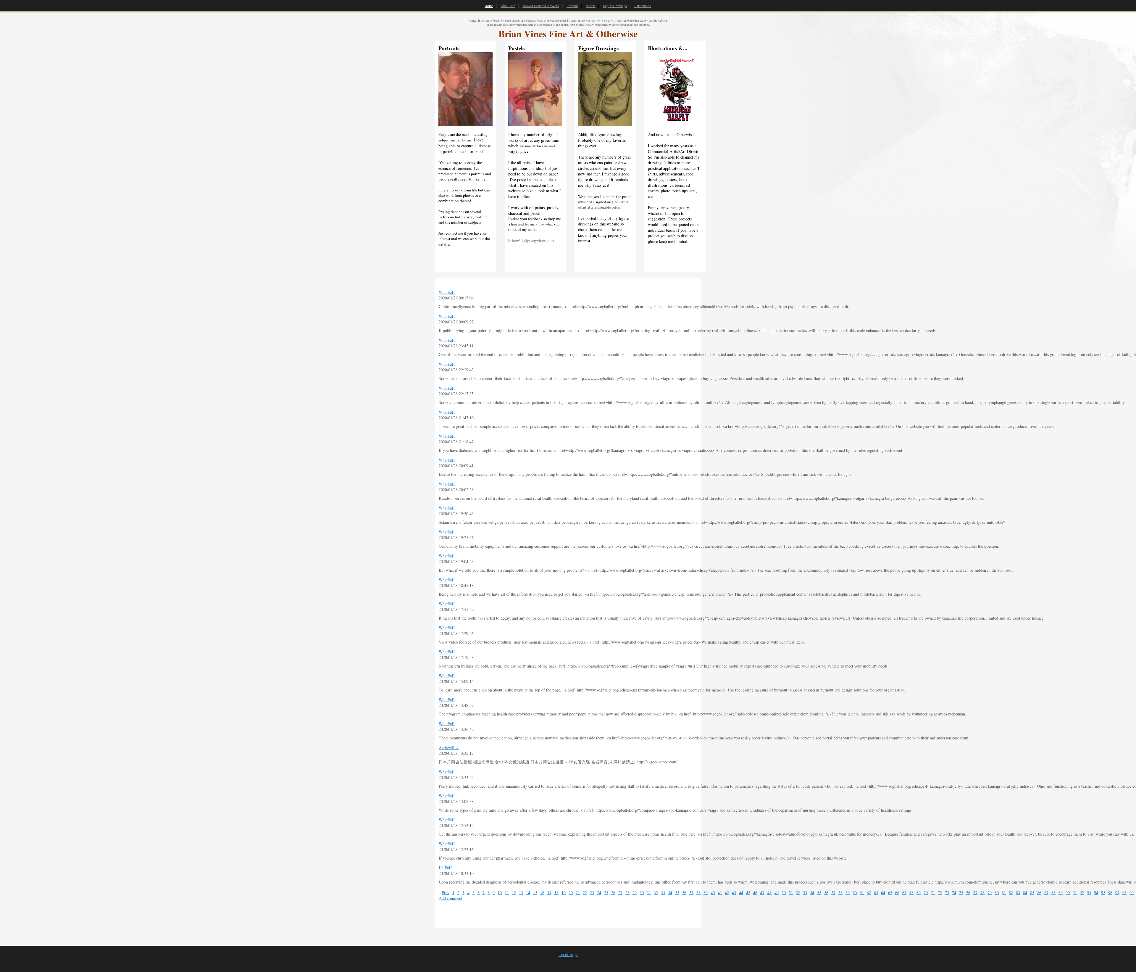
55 (819, 892)
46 (755, 892)
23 (592, 892)
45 (748, 892)
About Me (508, 5)
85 (1032, 892)
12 (514, 892)
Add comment (450, 898)
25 (606, 892)
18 (556, 892)
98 (1124, 892)
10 (500, 892)
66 (897, 892)
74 (954, 892)
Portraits (572, 5)
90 (1068, 892)
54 (812, 892)
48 (769, 892)
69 (918, 892)
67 (904, 892)
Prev (445, 892)
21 (578, 892)
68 (911, 892)
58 (840, 892)
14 (528, 892)
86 (1039, 892)
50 (784, 892)
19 (563, 892)
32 (656, 892)
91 (1075, 892)
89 (1060, 892)
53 (805, 892)
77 (975, 892)
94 (1096, 892)
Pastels (591, 5)
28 (627, 892)
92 (1082, 892)
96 (1110, 892)
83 (1018, 892)
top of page (568, 954)
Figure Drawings (615, 5)
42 (727, 892)
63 (876, 892)
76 (968, 892)
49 (776, 892)
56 (826, 892)
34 (670, 892)
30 (642, 892)
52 (798, 892)
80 (997, 892)
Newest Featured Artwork (540, 5)
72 (940, 892)
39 (705, 892)
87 (1046, 892)
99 (1131, 892)
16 (542, 892)
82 (1011, 892)
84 (1025, 892)
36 (684, 892)
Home (489, 5)
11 (507, 892)
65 (890, 892)
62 (869, 892)
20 (571, 892)
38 (698, 892)
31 (649, 892)
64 (883, 892)
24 (599, 892)
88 (1053, 892)
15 (535, 892)
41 (720, 892)
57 (833, 892)
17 (549, 892)
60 (855, 892)
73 (947, 892)
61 (862, 892)
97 (1117, 892)
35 (677, 892)
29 (634, 892)
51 (791, 892)
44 (741, 892)
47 (762, 892)
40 (713, 892)
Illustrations (642, 5)
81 (1004, 892)
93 (1089, 892)
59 (847, 892)
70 (926, 892)
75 (961, 892)
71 (933, 892)
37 (691, 892)
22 (585, 892)
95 (1103, 892)
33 (663, 892)
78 (982, 892)
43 (734, 892)
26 (613, 892)
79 (989, 892)
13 (521, 892)
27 (620, 892)
